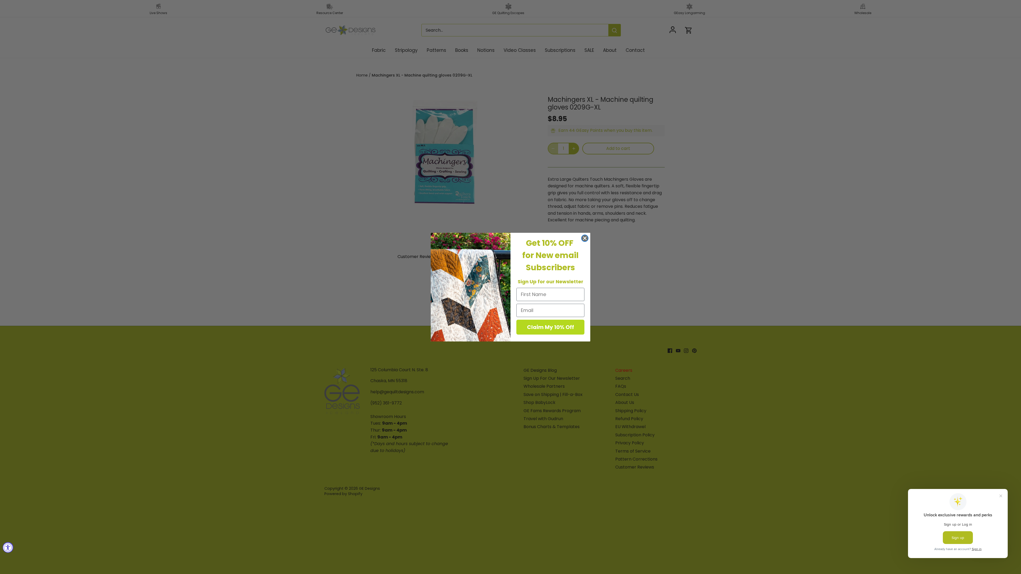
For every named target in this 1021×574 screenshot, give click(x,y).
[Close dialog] (584, 238)
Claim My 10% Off (550, 327)
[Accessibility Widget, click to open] (8, 547)
